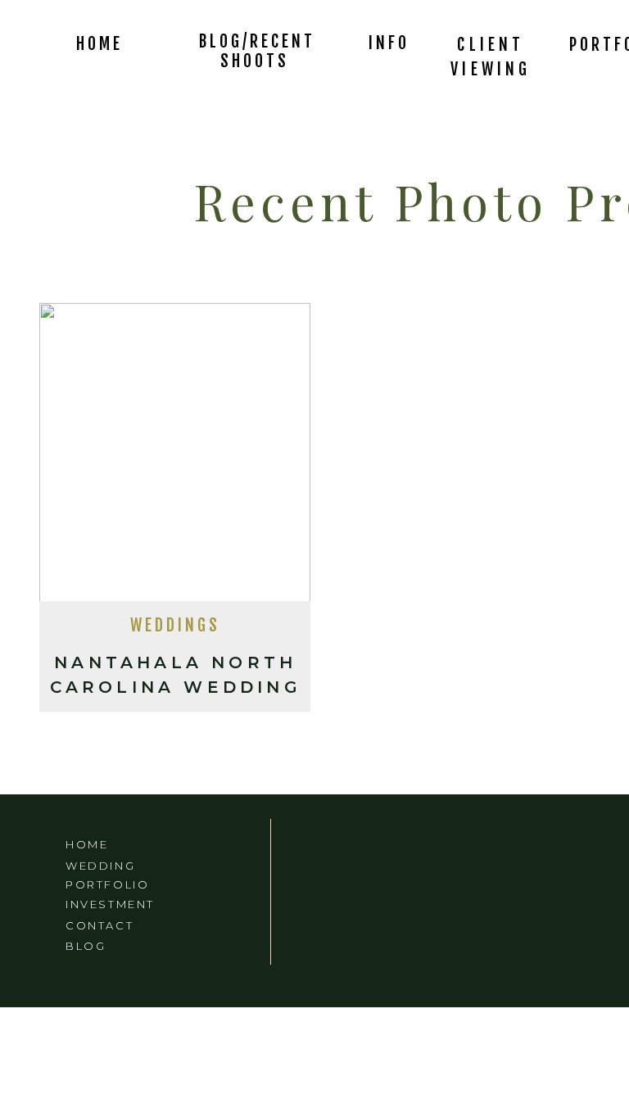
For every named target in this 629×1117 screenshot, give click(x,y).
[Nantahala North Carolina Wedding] (174, 457)
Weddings (175, 625)
